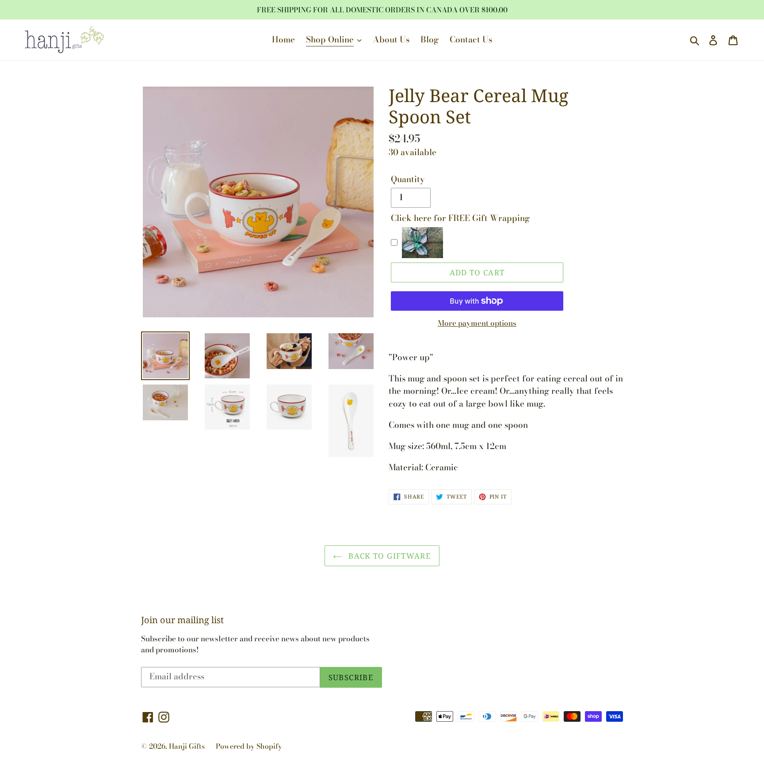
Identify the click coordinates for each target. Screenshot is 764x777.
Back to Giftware (388, 556)
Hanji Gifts (187, 746)
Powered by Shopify (249, 746)
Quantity (408, 179)
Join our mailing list (182, 620)
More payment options (477, 323)
